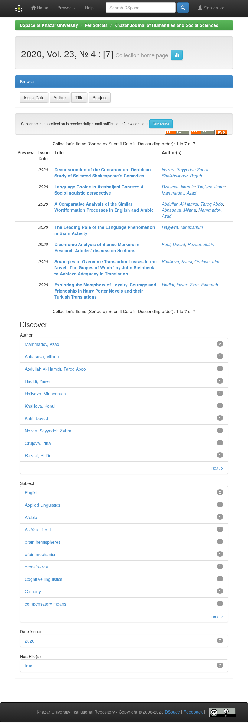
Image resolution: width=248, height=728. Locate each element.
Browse (65, 8)
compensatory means (45, 604)
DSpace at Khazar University (49, 25)
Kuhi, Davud (173, 244)
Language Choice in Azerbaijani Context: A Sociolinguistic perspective (99, 190)
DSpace (172, 712)
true (28, 666)
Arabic (31, 517)
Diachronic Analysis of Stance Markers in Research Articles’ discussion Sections (96, 247)
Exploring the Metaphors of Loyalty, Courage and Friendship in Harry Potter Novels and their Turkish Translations (105, 291)
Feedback (193, 712)
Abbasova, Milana (179, 210)
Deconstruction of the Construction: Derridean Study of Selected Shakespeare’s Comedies (102, 172)
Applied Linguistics (42, 505)
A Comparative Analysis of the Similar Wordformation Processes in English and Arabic (104, 207)
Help (89, 8)
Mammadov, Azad (179, 193)
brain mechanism (41, 554)
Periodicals (96, 25)
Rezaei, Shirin (201, 244)
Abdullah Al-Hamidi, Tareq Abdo (192, 204)
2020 (29, 641)
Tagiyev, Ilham (211, 187)
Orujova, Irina (207, 261)
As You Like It (38, 530)
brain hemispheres (42, 542)
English (32, 492)
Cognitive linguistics (43, 579)
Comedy (33, 591)
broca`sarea (36, 567)
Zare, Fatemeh (204, 285)
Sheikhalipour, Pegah (182, 176)
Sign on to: (213, 8)
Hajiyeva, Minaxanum (182, 227)
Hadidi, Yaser (174, 285)
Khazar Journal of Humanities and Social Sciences (166, 25)
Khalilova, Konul (177, 261)
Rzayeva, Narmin (178, 187)
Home (42, 8)
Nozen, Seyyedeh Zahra (185, 169)
